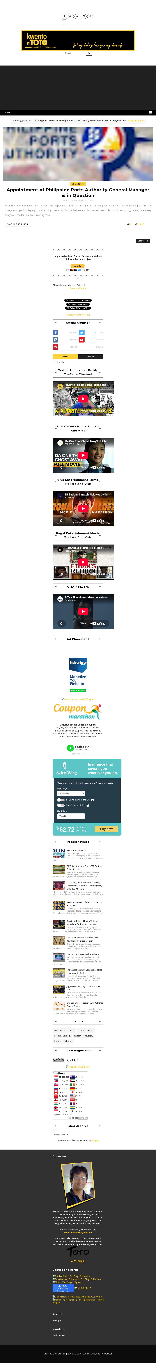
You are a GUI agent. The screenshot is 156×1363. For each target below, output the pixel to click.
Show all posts (135, 120)
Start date (62, 811)
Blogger (95, 1140)
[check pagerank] (78, 1066)
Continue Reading (17, 224)
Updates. (79, 184)
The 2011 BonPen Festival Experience (83, 954)
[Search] (89, 53)
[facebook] (74, 1261)
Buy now (106, 829)
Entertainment (60, 1030)
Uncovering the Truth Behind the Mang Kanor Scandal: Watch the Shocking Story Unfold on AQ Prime (84, 885)
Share (140, 224)
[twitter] (72, 1261)
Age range (62, 788)
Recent (65, 357)
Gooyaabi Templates (101, 1353)
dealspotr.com (78, 754)
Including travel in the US (78, 800)
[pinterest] (83, 1261)
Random (91, 357)
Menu (8, 112)
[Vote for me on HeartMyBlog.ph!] (78, 699)
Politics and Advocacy (63, 1041)
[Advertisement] (78, 87)
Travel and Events (86, 1030)
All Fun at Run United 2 (76, 850)
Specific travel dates (75, 805)
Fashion (77, 1036)
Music (72, 1030)
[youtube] (81, 1261)
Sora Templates (64, 1353)
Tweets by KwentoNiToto (78, 315)
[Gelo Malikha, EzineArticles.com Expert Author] (78, 1296)
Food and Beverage (62, 1036)
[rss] (76, 1261)
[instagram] (79, 1261)
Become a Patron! (78, 288)
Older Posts (143, 241)
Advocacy (89, 1036)
